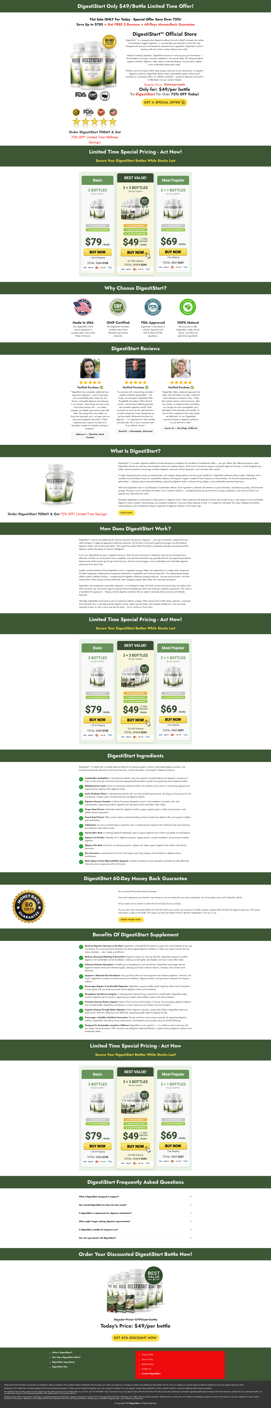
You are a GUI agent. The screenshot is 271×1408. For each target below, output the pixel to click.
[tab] (135, 1196)
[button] (135, 1196)
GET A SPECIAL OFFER (162, 102)
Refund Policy (147, 1364)
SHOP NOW (126, 512)
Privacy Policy (147, 1354)
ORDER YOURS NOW (130, 919)
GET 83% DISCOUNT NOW (135, 1337)
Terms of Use (147, 1359)
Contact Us (146, 1368)
